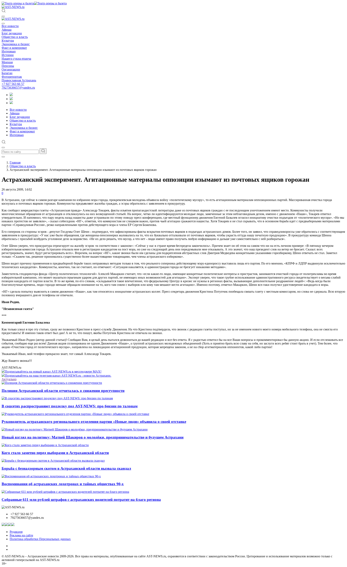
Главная (15, 162)
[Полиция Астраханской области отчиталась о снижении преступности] (52, 382)
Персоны (8, 66)
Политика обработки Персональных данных (40, 539)
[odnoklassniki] (11, 98)
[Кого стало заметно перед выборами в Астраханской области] (45, 445)
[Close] (3, 23)
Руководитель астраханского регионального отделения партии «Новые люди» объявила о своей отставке (94, 421)
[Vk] (11, 103)
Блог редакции (12, 33)
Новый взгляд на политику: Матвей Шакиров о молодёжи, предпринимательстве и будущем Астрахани (93, 437)
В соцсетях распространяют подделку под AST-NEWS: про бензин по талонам (70, 406)
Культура (8, 40)
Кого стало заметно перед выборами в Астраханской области (55, 453)
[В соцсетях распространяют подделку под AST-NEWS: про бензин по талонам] (57, 398)
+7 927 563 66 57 (13, 84)
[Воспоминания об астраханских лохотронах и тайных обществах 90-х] (51, 476)
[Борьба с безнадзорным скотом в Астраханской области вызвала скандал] (53, 460)
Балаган (7, 73)
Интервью (9, 51)
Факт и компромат (14, 47)
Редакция (16, 531)
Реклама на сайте (21, 535)
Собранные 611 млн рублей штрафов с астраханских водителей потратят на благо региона (81, 499)
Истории (8, 55)
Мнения (7, 62)
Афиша (6, 29)
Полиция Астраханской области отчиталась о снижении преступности (63, 391)
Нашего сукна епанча (16, 58)
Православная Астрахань (19, 80)
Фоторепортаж (12, 76)
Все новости (10, 26)
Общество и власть (15, 37)
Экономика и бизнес (16, 44)
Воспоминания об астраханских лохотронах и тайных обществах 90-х (63, 484)
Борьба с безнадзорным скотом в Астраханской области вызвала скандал (66, 468)
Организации (11, 69)
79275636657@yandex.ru (18, 87)
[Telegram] (11, 94)
